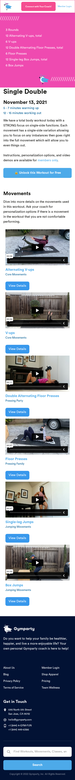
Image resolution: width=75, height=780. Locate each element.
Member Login (50, 667)
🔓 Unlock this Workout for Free (37, 172)
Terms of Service (13, 687)
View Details (17, 285)
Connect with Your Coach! (38, 7)
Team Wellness (51, 687)
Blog (6, 674)
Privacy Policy (11, 681)
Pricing (46, 681)
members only (48, 160)
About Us (9, 667)
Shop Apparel (50, 674)
